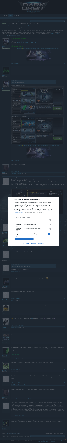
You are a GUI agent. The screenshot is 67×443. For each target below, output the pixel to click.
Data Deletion (26, 243)
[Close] (56, 199)
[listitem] (33, 217)
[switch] (49, 220)
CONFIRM (24, 238)
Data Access (33, 243)
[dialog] (33, 221)
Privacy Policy (41, 243)
